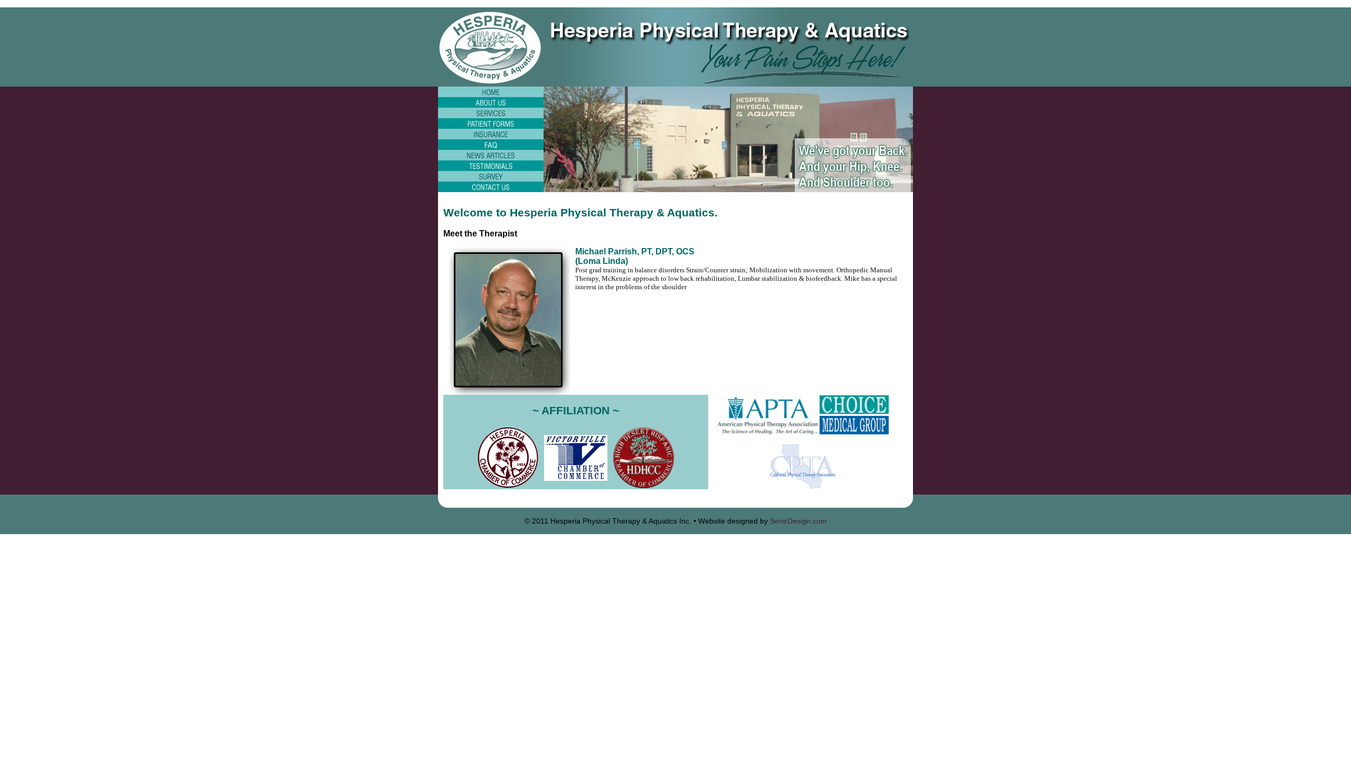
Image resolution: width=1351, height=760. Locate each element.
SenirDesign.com (798, 521)
